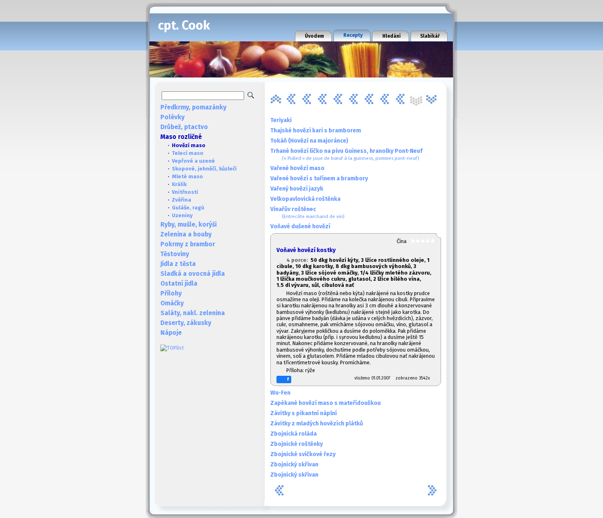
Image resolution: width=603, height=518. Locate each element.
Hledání (391, 36)
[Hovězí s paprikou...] (307, 99)
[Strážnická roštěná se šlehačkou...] (400, 99)
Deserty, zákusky (185, 323)
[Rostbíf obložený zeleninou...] (369, 99)
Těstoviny (174, 254)
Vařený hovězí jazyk (296, 188)
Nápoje (171, 332)
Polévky (172, 117)
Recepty (353, 35)
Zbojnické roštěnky (296, 444)
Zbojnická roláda (293, 433)
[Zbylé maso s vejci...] (431, 99)
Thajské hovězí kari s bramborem (315, 130)
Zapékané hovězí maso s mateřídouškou (325, 403)
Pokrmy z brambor (187, 244)
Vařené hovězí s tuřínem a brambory (319, 178)
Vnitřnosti (185, 192)
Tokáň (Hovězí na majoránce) (309, 140)
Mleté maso (187, 176)
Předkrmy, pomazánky (193, 107)
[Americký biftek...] (275, 99)
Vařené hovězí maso (297, 168)
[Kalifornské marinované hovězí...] (322, 99)
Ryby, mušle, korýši (188, 224)
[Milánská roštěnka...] (338, 99)
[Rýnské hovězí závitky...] (385, 99)
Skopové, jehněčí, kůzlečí (204, 169)
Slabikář (430, 36)
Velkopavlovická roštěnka (305, 198)
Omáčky (172, 303)
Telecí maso (187, 153)
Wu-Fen (280, 392)
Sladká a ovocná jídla (192, 273)
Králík (179, 184)
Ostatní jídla (178, 283)
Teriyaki (281, 120)
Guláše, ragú (188, 207)
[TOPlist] (172, 348)
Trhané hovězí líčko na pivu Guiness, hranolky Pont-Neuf (346, 154)
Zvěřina (181, 200)
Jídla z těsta (178, 264)
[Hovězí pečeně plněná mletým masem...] (291, 99)
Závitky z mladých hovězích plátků (316, 423)
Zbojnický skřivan (294, 464)
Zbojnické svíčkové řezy (303, 454)
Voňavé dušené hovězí (300, 226)
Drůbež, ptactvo (184, 127)
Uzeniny (182, 215)
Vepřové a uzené (193, 161)
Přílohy (171, 293)
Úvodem (314, 36)
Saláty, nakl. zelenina (192, 313)
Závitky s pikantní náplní (303, 413)
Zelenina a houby (186, 234)
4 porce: (298, 260)
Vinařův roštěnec (307, 212)
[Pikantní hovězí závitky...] (353, 99)
